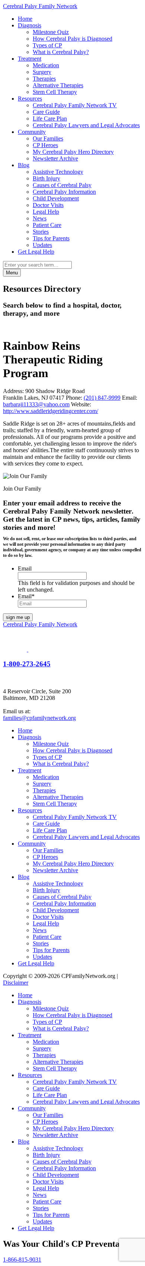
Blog (23, 165)
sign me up (18, 617)
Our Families (48, 138)
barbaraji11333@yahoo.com (36, 404)
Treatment (29, 58)
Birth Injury (46, 178)
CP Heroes (45, 145)
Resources (30, 98)
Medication (46, 65)
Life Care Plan (50, 118)
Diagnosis (29, 25)
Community (32, 132)
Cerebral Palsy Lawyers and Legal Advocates (86, 125)
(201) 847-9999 (102, 398)
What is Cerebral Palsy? (61, 52)
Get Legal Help (36, 251)
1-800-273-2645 (27, 664)
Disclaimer (15, 982)
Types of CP (47, 45)
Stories (41, 232)
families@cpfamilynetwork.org (39, 718)
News (39, 218)
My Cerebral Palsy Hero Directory (73, 152)
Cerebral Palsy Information (64, 192)
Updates (42, 245)
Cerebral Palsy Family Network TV (75, 105)
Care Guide (46, 112)
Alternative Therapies (58, 85)
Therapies (44, 78)
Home (25, 19)
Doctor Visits (48, 205)
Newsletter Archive (55, 158)
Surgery (42, 72)
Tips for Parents (51, 238)
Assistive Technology (58, 172)
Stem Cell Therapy (55, 92)
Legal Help (46, 212)
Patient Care (47, 225)
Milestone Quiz (51, 32)
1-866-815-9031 (22, 1259)
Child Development (56, 198)
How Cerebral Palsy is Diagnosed (72, 38)
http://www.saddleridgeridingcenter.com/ (50, 411)
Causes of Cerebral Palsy (62, 185)
